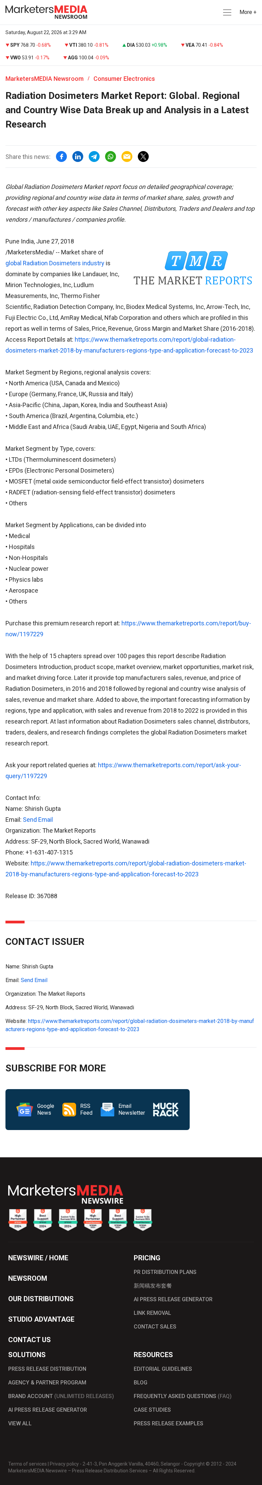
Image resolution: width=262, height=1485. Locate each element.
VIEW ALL (20, 1423)
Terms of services (27, 1464)
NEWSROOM (27, 1278)
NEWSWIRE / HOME (38, 1258)
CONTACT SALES (155, 1326)
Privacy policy (64, 1464)
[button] (226, 12)
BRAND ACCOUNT (61, 1396)
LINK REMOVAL (152, 1313)
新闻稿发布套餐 (153, 1285)
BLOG (140, 1382)
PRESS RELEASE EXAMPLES (168, 1423)
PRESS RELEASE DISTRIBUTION (47, 1369)
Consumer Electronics (124, 78)
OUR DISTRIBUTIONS (41, 1299)
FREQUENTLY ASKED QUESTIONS (183, 1396)
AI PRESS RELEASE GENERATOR (173, 1299)
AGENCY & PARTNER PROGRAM (47, 1382)
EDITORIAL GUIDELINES (163, 1369)
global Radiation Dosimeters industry (54, 263)
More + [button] (248, 12)
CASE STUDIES (152, 1410)
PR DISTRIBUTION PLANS (165, 1272)
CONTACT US (29, 1340)
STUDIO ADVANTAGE (41, 1319)
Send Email (38, 819)
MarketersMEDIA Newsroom (44, 78)
